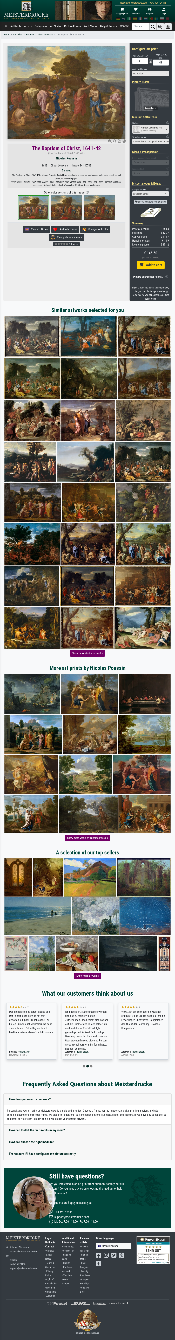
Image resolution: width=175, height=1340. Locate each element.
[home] (6, 26)
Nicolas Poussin (45, 34)
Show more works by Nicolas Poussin (87, 838)
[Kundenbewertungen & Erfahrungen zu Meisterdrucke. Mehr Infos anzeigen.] (153, 1250)
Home (6, 34)
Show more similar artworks (87, 653)
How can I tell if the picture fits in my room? (37, 1130)
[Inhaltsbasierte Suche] (160, 26)
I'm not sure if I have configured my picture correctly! (43, 1154)
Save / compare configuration (152, 201)
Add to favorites (67, 229)
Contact (124, 26)
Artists (28, 26)
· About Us (50, 1295)
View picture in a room (68, 237)
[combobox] (150, 73)
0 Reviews (73, 244)
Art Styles (55, 26)
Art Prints (15, 26)
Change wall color (97, 229)
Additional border (139, 69)
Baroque (30, 34)
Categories (41, 26)
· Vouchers (67, 1275)
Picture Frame (72, 26)
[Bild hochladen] (168, 26)
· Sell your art (68, 1250)
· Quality (66, 1263)
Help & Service (108, 26)
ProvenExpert (26, 1051)
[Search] (153, 26)
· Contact (49, 1250)
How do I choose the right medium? (31, 1142)
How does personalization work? (30, 1099)
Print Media (90, 26)
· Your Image (68, 1246)
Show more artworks (87, 975)
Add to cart (152, 265)
